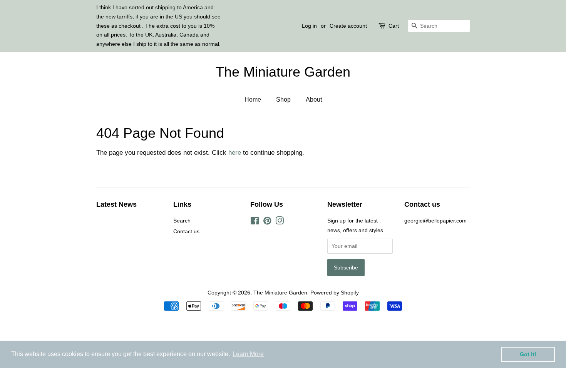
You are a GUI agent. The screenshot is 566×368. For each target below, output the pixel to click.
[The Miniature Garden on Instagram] (279, 222)
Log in (309, 26)
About (314, 99)
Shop (283, 99)
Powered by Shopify (334, 292)
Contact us (186, 231)
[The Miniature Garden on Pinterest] (267, 222)
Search (182, 220)
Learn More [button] (248, 354)
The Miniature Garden (283, 72)
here (234, 152)
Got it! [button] (528, 354)
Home (252, 99)
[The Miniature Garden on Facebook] (254, 222)
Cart (393, 26)
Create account (348, 26)
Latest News (116, 204)
